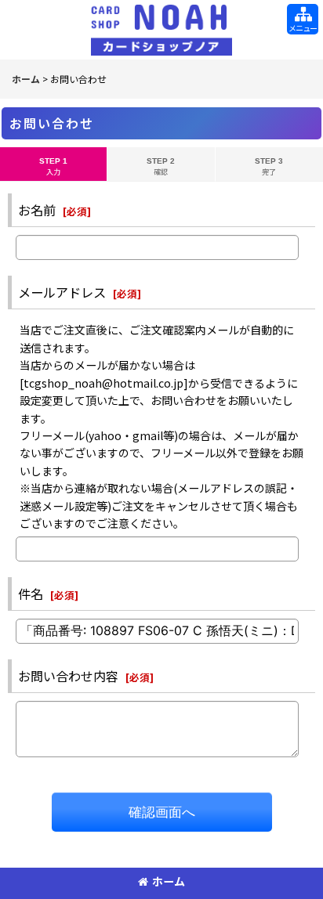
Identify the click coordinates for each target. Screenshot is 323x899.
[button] (302, 19)
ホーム (168, 881)
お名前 (37, 209)
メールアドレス (62, 292)
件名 (30, 593)
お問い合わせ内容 (68, 675)
